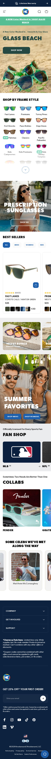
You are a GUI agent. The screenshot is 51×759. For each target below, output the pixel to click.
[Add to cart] (36, 285)
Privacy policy (20, 751)
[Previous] (4, 3)
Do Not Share (18, 754)
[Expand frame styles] (25, 169)
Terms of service (31, 751)
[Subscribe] (43, 698)
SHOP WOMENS (32, 417)
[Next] (47, 3)
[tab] (6, 245)
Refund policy (9, 751)
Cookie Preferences (30, 754)
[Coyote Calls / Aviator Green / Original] (21, 270)
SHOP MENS (12, 417)
